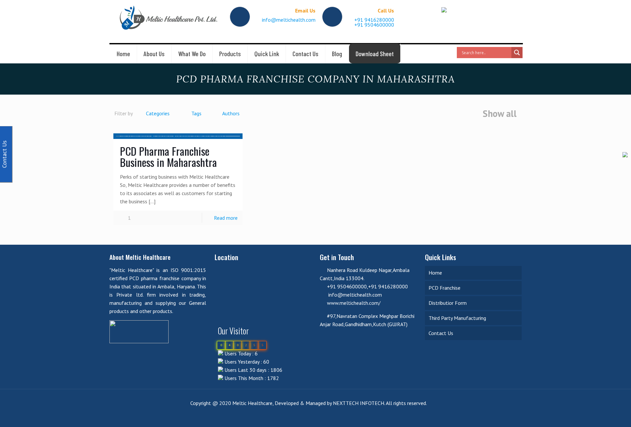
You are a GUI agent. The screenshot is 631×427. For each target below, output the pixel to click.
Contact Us (441, 333)
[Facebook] (484, 416)
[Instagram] (511, 416)
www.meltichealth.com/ (354, 303)
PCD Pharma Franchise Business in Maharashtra (168, 156)
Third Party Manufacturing (457, 318)
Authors (231, 113)
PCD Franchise (444, 287)
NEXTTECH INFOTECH (358, 403)
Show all (500, 114)
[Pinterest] (502, 416)
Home (435, 272)
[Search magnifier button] (517, 52)
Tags (196, 113)
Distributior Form (448, 303)
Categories (158, 113)
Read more (226, 217)
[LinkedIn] (493, 416)
